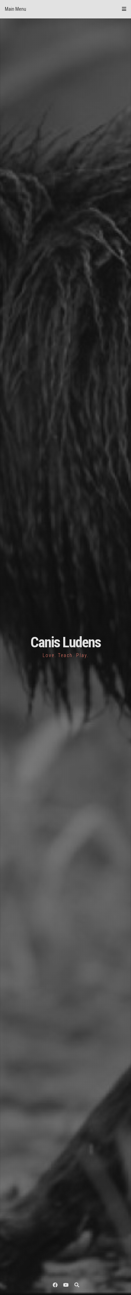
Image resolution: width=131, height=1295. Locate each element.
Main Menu (15, 9)
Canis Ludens (65, 642)
